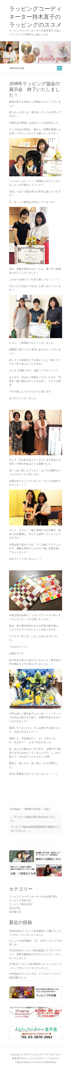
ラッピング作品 (17, 900)
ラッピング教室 (17, 904)
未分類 (12, 911)
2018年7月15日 (32, 809)
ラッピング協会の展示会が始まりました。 (33, 818)
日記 (46, 809)
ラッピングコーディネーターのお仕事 (30, 896)
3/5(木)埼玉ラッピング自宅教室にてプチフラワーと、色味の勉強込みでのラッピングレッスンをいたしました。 (35, 954)
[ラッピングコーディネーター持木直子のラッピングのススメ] (35, 43)
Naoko (16, 809)
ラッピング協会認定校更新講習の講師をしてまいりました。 (35, 828)
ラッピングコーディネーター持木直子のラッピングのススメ (35, 17)
